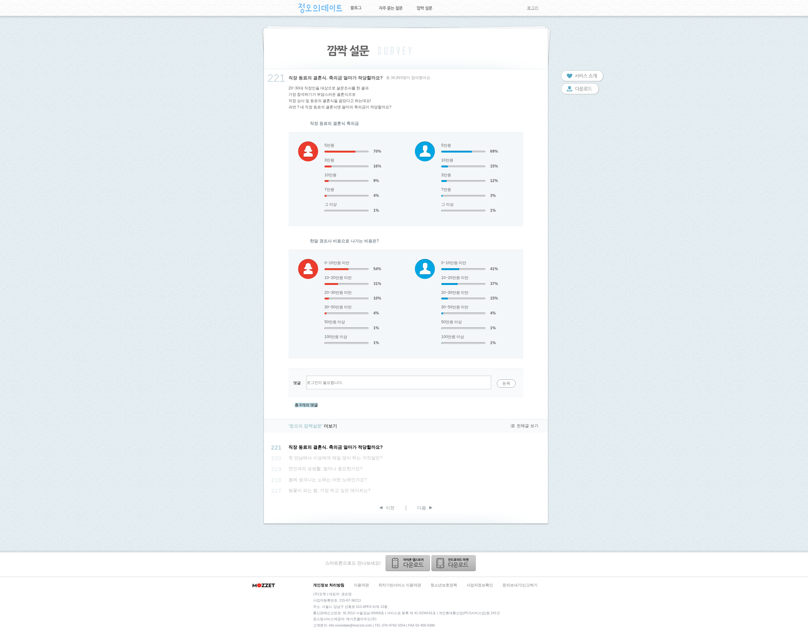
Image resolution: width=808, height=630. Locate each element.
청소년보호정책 (444, 585)
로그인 (532, 8)
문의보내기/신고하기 (520, 585)
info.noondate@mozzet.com (350, 625)
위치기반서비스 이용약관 (399, 585)
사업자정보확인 (479, 585)
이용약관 (361, 585)
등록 (506, 383)
